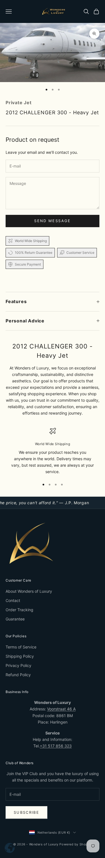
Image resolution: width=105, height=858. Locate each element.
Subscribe (26, 812)
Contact (13, 600)
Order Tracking (19, 609)
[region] (52, 451)
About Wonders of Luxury (29, 591)
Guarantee (15, 619)
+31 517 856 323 (56, 745)
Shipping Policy (20, 656)
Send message (52, 220)
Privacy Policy (18, 665)
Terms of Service (21, 647)
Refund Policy (18, 674)
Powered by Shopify (75, 844)
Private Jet (19, 102)
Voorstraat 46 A (61, 708)
